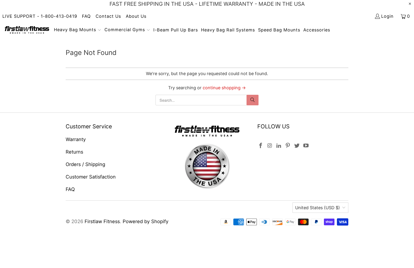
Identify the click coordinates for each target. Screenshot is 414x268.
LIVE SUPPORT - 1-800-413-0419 (39, 16)
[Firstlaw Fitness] (27, 30)
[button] (77, 30)
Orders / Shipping (85, 164)
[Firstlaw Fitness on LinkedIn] (278, 146)
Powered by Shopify (145, 221)
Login (387, 16)
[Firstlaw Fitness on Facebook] (260, 146)
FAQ (86, 16)
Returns (74, 152)
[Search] (253, 100)
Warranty (76, 139)
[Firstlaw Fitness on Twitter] (297, 146)
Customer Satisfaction (91, 177)
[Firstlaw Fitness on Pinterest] (288, 146)
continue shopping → (224, 87)
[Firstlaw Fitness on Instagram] (270, 146)
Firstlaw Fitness (102, 221)
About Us (136, 16)
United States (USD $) (317, 207)
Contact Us (108, 16)
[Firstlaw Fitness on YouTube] (306, 146)
